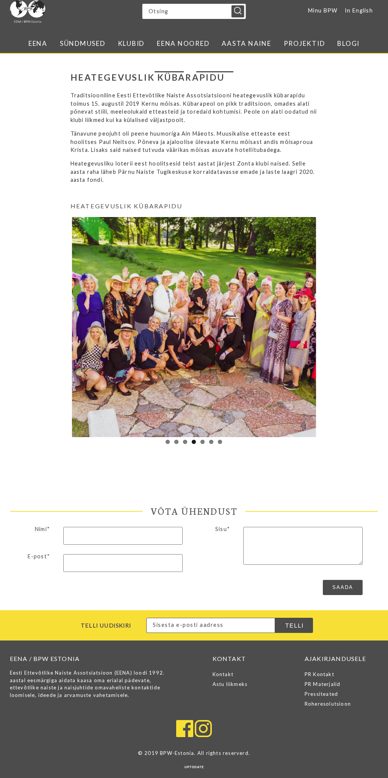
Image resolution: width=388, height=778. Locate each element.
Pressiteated (321, 694)
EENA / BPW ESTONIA (76, 11)
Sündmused (82, 43)
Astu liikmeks (230, 684)
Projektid (304, 43)
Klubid (131, 43)
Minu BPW (323, 10)
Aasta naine (246, 43)
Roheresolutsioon (328, 704)
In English (359, 10)
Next (327, 325)
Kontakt (223, 674)
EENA (37, 43)
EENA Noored (183, 43)
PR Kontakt (319, 674)
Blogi (348, 43)
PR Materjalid (323, 684)
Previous (60, 325)
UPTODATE (194, 767)
